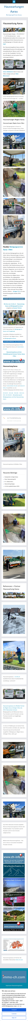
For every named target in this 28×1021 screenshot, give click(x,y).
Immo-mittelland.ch (8, 71)
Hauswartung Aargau (10, 484)
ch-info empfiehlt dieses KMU (12, 486)
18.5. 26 (5, 395)
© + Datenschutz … (9, 481)
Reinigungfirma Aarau (10, 338)
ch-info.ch (17, 676)
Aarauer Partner (17, 308)
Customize (14, 1013)
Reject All (14, 1017)
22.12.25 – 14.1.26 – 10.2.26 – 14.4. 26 (13, 393)
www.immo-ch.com (12, 385)
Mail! (4, 44)
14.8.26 (10, 395)
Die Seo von (7, 304)
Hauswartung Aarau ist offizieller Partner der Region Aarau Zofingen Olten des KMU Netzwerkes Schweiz (13, 708)
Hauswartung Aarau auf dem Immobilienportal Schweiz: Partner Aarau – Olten (14, 354)
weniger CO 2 (16, 291)
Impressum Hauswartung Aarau (14, 985)
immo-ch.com (19, 959)
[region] (14, 1005)
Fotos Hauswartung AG (10, 479)
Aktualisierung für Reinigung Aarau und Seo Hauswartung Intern (13, 397)
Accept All (14, 1009)
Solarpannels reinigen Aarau (11, 477)
